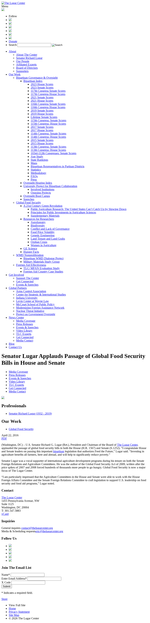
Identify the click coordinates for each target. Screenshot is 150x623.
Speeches (28, 199)
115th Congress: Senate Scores (48, 120)
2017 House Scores (42, 130)
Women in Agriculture (43, 245)
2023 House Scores (42, 84)
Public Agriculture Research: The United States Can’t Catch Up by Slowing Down (78, 209)
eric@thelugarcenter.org (49, 531)
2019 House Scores (42, 113)
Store (4, 599)
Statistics (36, 169)
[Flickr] (10, 38)
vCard (5, 513)
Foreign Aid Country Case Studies (43, 271)
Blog (11, 343)
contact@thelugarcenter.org (37, 528)
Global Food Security (28, 202)
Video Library (24, 330)
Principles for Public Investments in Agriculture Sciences (63, 212)
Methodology (38, 173)
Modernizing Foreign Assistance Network (40, 307)
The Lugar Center (127, 444)
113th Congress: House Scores (48, 150)
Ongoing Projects (41, 192)
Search (13, 44)
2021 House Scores (42, 100)
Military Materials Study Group (41, 261)
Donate (13, 41)
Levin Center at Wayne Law (32, 301)
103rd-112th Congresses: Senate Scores (53, 153)
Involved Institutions (42, 189)
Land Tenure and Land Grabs (48, 238)
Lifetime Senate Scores (44, 117)
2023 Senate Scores (42, 87)
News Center (16, 317)
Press (34, 179)
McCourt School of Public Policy (35, 304)
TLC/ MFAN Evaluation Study (41, 268)
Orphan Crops (39, 242)
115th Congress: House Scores (48, 123)
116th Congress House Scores (48, 107)
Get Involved (16, 274)
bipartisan (58, 451)
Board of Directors (27, 67)
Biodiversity (38, 225)
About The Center (26, 54)
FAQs (34, 176)
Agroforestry (38, 222)
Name (5, 574)
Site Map (14, 615)
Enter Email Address (14, 578)
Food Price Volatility (43, 232)
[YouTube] (10, 34)
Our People (22, 61)
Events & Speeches (27, 284)
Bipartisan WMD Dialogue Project (43, 258)
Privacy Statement (19, 611)
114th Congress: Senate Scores (48, 133)
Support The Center (27, 278)
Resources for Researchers (38, 219)
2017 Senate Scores (42, 127)
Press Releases (24, 324)
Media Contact (24, 340)
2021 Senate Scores (42, 97)
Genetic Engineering (43, 235)
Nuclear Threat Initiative (30, 311)
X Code (6, 582)
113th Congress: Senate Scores (48, 146)
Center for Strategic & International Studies (41, 294)
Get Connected (24, 281)
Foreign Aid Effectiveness (31, 265)
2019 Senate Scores (42, 110)
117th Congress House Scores (48, 94)
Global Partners (18, 288)
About (12, 51)
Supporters (22, 71)
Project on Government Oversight (35, 314)
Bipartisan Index (32, 81)
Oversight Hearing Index (37, 182)
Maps (34, 163)
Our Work (14, 74)
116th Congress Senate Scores (48, 104)
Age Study (37, 156)
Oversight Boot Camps (36, 196)
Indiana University (27, 297)
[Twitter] (10, 27)
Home (12, 608)
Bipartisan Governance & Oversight (37, 77)
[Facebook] (10, 23)
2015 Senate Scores (42, 140)
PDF (4, 438)
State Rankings (39, 159)
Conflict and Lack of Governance (50, 228)
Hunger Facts (31, 251)
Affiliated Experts (26, 64)
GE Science (30, 248)
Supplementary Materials (45, 215)
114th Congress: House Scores (48, 136)
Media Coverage (25, 320)
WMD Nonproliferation (30, 255)
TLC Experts (23, 334)
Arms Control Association (31, 291)
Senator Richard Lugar (29, 58)
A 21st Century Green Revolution (42, 205)
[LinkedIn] (10, 30)
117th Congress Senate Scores (48, 90)
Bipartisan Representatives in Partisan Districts (57, 166)
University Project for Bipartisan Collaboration (50, 186)
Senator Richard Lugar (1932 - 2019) (30, 413)
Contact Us (15, 347)
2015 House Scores (42, 143)
